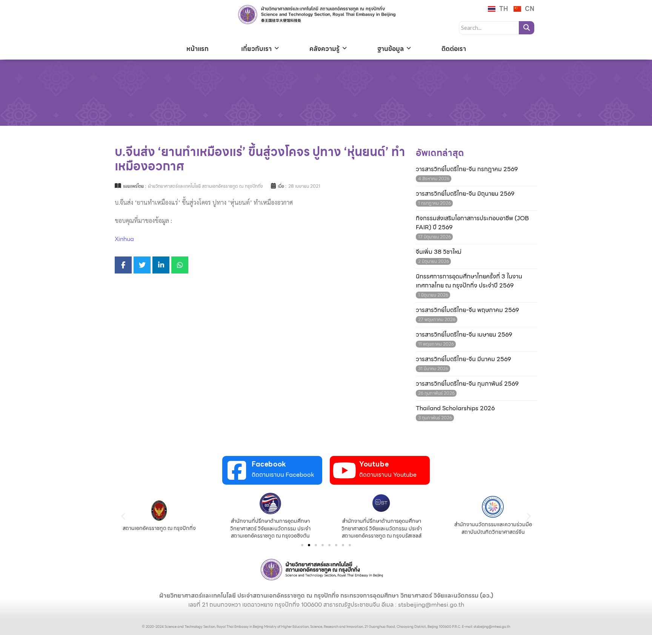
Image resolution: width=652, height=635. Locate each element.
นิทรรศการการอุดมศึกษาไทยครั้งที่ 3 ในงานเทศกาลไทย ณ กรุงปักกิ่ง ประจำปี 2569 (469, 281)
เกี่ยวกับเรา (256, 49)
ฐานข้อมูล (390, 49)
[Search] (526, 27)
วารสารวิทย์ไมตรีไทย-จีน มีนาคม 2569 (463, 359)
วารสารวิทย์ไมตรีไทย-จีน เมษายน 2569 (464, 334)
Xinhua (124, 239)
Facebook (269, 464)
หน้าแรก (197, 49)
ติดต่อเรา (453, 49)
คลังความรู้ (324, 49)
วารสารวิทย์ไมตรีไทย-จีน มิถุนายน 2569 (465, 193)
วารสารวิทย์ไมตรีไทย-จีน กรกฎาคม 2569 (467, 169)
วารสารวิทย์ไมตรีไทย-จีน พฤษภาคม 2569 (467, 310)
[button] (123, 516)
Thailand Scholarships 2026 (455, 408)
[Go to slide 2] (309, 545)
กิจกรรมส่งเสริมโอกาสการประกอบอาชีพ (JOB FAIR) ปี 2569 (472, 223)
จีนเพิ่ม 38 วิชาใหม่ (438, 251)
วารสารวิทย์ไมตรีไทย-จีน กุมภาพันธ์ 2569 (467, 383)
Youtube (374, 464)
